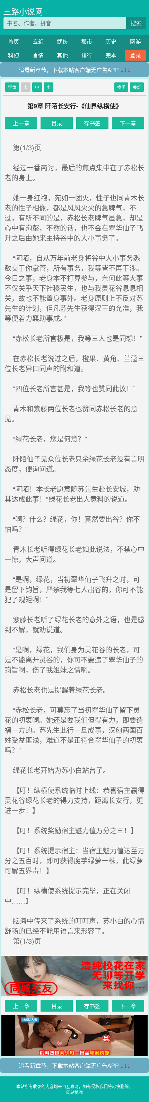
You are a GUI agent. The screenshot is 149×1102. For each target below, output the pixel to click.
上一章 (21, 123)
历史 (110, 41)
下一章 (128, 123)
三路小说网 (23, 11)
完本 (110, 55)
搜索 (136, 23)
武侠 (62, 41)
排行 (86, 55)
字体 (12, 87)
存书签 (92, 123)
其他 (62, 55)
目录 (56, 123)
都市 (86, 41)
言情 (38, 55)
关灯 (137, 87)
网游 (135, 41)
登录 (135, 55)
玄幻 (38, 41)
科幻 (13, 55)
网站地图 (74, 1092)
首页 (13, 41)
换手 (121, 87)
